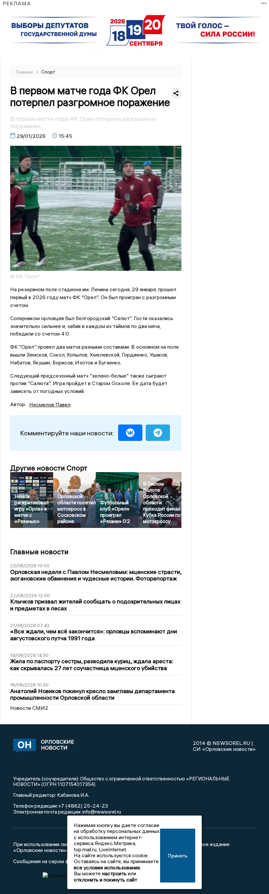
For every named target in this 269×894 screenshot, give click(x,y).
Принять (178, 855)
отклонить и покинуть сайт (105, 879)
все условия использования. (107, 867)
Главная (25, 72)
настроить (114, 873)
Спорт (48, 72)
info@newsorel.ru (101, 811)
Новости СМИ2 (29, 708)
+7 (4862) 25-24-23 (83, 805)
